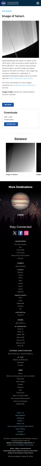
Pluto (20, 298)
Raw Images (7, 11)
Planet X (20, 315)
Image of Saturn (12, 174)
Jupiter (20, 215)
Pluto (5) (20, 346)
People (20, 384)
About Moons (20, 323)
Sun (20, 247)
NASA (3, 3)
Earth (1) (20, 329)
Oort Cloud (20, 253)
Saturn (20, 286)
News (20, 373)
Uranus (20, 289)
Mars (20, 280)
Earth (20, 278)
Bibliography (20, 415)
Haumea (20, 306)
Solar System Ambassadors (20, 398)
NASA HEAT (20, 404)
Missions (20, 387)
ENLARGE (8, 104)
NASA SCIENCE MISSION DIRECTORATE (20, 426)
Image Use (20, 423)
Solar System (20, 241)
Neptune (20, 292)
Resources (20, 379)
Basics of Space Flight (20, 395)
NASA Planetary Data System (21, 78)
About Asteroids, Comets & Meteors (20, 354)
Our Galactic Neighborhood (12, 8)
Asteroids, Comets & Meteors (20, 350)
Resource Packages (20, 401)
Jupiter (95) (20, 334)
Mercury (20, 272)
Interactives (20, 393)
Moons (20, 320)
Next (36, 204)
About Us (20, 413)
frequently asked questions (24, 85)
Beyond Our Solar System (20, 255)
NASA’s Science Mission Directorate (20, 445)
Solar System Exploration (12, 3)
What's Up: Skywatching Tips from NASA (20, 376)
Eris (20, 309)
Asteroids (20, 362)
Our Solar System (20, 244)
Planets (20, 263)
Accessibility (20, 434)
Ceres (20, 300)
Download (11, 124)
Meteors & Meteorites (20, 360)
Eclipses (20, 258)
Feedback (20, 418)
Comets (20, 365)
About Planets (20, 266)
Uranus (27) (20, 340)
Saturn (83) (20, 337)
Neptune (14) (20, 343)
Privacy (20, 421)
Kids (20, 390)
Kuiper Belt (20, 250)
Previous (4, 204)
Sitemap (20, 432)
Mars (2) (20, 332)
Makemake (20, 303)
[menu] (37, 3)
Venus (20, 275)
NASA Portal (20, 429)
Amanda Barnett (25, 448)
